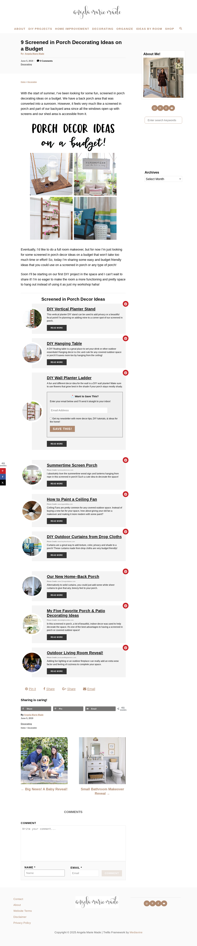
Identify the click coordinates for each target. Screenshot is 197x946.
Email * (76, 867)
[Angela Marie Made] (98, 12)
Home (23, 82)
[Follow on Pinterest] (160, 108)
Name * (30, 867)
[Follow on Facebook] (166, 108)
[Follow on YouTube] (172, 108)
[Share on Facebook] (3, 477)
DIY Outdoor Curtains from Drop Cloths (84, 537)
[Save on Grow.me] (3, 488)
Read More (57, 328)
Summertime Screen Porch (72, 465)
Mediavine (136, 932)
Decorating (26, 64)
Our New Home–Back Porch (73, 576)
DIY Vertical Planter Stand (71, 309)
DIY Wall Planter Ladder (69, 378)
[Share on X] (3, 482)
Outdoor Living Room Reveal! (75, 653)
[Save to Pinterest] (3, 471)
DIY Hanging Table (64, 343)
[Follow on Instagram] (155, 108)
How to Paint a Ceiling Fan (72, 499)
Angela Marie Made (34, 54)
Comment (28, 823)
